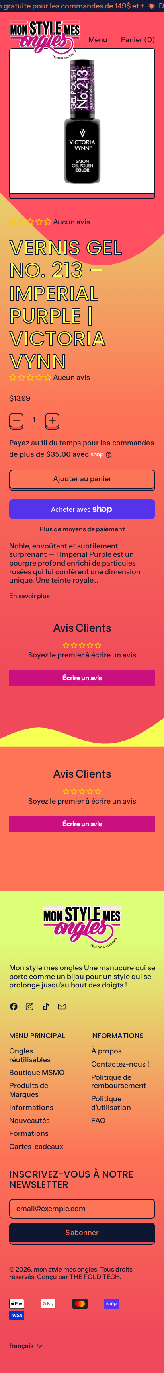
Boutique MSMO (36, 1072)
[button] (30, 222)
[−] (16, 420)
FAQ (98, 1120)
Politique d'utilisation (111, 1103)
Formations (29, 1133)
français (21, 1346)
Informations (31, 1107)
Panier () (138, 41)
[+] (52, 420)
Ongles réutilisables (30, 1055)
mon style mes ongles (65, 1269)
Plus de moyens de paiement (82, 529)
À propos (106, 1051)
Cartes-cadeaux (36, 1146)
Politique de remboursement (118, 1081)
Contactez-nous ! (120, 1064)
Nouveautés (29, 1120)
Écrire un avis (82, 678)
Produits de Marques (28, 1090)
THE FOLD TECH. (95, 1277)
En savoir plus (29, 596)
